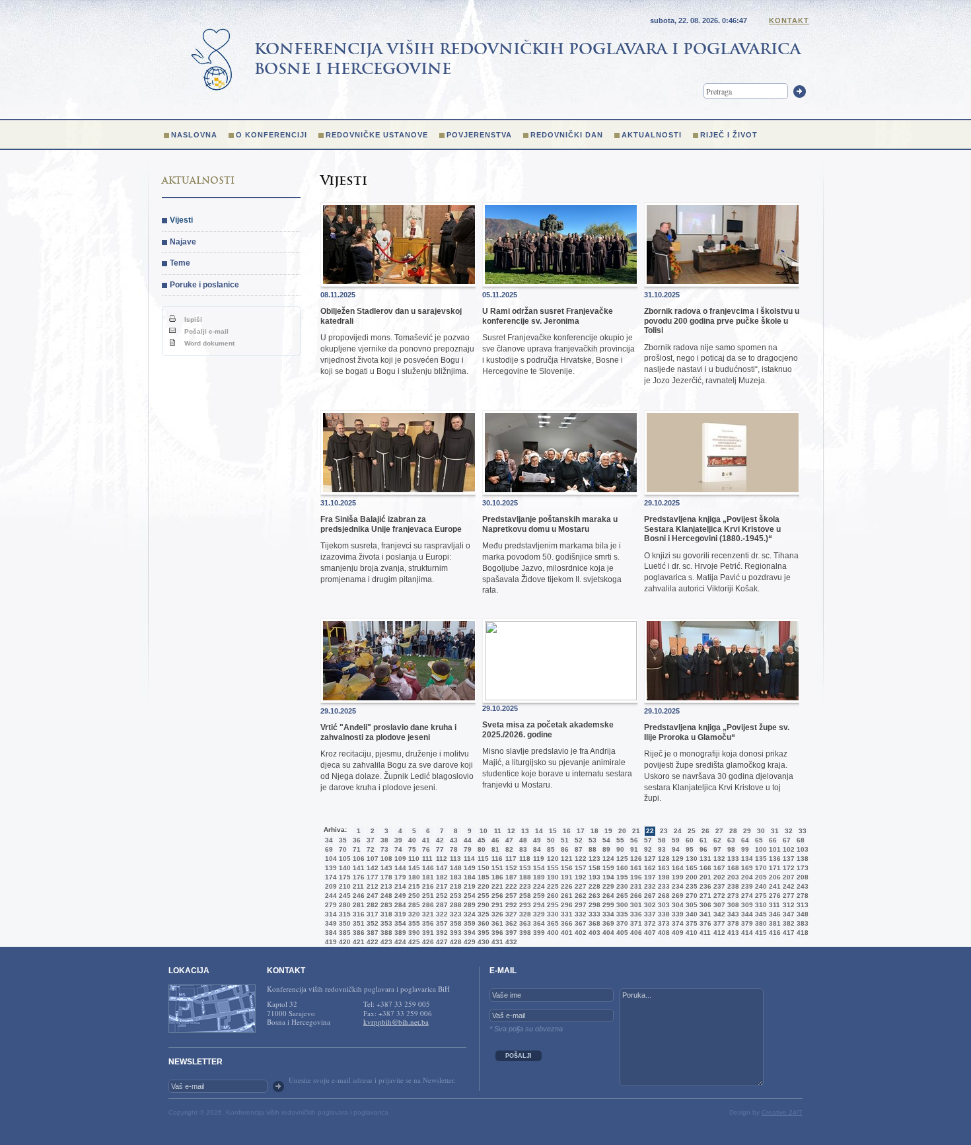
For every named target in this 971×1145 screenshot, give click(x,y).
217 (440, 886)
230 (621, 886)
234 (676, 886)
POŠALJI (518, 1056)
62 (717, 840)
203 (732, 877)
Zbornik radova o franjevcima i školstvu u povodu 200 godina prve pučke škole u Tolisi (721, 321)
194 (607, 877)
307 (718, 904)
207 (787, 877)
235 (690, 886)
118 (523, 858)
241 (773, 886)
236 (704, 886)
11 (497, 830)
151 (496, 867)
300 (621, 904)
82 (509, 849)
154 (537, 867)
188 (523, 877)
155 (551, 867)
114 (468, 858)
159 (607, 867)
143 (385, 867)
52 (579, 840)
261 (565, 895)
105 (343, 858)
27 (719, 830)
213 (385, 886)
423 (385, 941)
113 (454, 858)
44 (468, 840)
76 (426, 849)
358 (454, 923)
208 (801, 877)
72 (371, 849)
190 (551, 877)
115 (482, 858)
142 (371, 867)
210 (343, 886)
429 (468, 941)
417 (787, 932)
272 (718, 895)
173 (801, 867)
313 (801, 904)
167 (718, 867)
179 (399, 877)
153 (523, 867)
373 (662, 923)
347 (787, 914)
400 (551, 932)
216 (426, 886)
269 (676, 895)
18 (594, 830)
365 (551, 923)
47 (509, 840)
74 (398, 849)
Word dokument (208, 343)
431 (496, 941)
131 (704, 858)
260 (551, 895)
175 (343, 877)
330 (551, 914)
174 (329, 877)
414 (745, 932)
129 (676, 858)
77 (440, 849)
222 (510, 886)
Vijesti (181, 220)
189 (537, 877)
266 (634, 895)
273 (732, 895)
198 (662, 877)
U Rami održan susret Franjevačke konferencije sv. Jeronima (547, 316)
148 (454, 867)
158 (593, 867)
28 (733, 830)
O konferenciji (271, 135)
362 (510, 923)
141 (357, 867)
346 (773, 914)
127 (648, 858)
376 (704, 923)
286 (426, 904)
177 (371, 877)
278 (801, 895)
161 (634, 867)
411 (704, 932)
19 (608, 830)
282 (371, 904)
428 (454, 941)
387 (371, 932)
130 (690, 858)
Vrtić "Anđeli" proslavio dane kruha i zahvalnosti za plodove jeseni (388, 732)
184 (468, 877)
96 (703, 849)
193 (593, 877)
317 (371, 914)
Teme (180, 263)
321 (426, 914)
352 (371, 923)
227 (579, 886)
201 (704, 877)
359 (468, 923)
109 (399, 858)
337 (648, 914)
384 (329, 932)
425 (412, 941)
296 (565, 904)
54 (606, 840)
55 (620, 840)
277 (787, 895)
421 (357, 941)
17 (581, 830)
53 (592, 840)
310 (759, 904)
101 (773, 849)
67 (787, 840)
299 (607, 904)
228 (593, 886)
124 (607, 858)
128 (662, 858)
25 (692, 830)
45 (482, 840)
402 (579, 932)
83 (523, 849)
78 (454, 849)
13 (525, 830)
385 (343, 932)
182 (440, 877)
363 (523, 923)
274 (745, 895)
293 (523, 904)
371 (634, 923)
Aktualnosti (652, 135)
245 (343, 895)
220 (482, 886)
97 (717, 849)
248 (385, 895)
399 (537, 932)
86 (565, 849)
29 (747, 830)
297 (579, 904)
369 (607, 923)
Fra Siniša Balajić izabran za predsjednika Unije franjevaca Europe (391, 524)
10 (483, 830)
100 (759, 849)
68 (801, 840)
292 (510, 904)
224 (537, 886)
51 (565, 840)
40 (412, 840)
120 (551, 858)
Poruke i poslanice (204, 284)
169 (745, 867)
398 (523, 932)
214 (399, 886)
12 (511, 830)
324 (468, 914)
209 (329, 886)
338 (662, 914)
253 (454, 895)
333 (593, 914)
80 (482, 849)
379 (745, 923)
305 (690, 904)
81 (495, 849)
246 (357, 895)
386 (357, 932)
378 (732, 923)
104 (329, 858)
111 (426, 858)
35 (343, 840)
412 (718, 932)
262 (579, 895)
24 (678, 830)
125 (621, 858)
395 (482, 932)
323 (454, 914)
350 (343, 923)
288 (454, 904)
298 (593, 904)
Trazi (799, 91)
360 (482, 923)
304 (676, 904)
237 (718, 886)
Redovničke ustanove (377, 135)
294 (537, 904)
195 (621, 877)
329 (537, 914)
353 (385, 923)
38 (384, 840)
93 (662, 849)
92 (648, 849)
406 (634, 932)
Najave (183, 241)
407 (648, 932)
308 (732, 904)
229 (607, 886)
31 (775, 830)
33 (803, 830)
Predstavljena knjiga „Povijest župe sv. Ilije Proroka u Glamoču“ (716, 732)
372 (648, 923)
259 (537, 895)
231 (634, 886)
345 (759, 914)
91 (634, 849)
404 (607, 932)
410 (690, 932)
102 (787, 849)
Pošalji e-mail (205, 331)
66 (773, 840)
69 (329, 849)
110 (412, 858)
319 (399, 914)
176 (357, 877)
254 (468, 895)
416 (773, 932)
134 (745, 858)
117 (510, 858)
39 (398, 840)
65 (759, 840)
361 (496, 923)
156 (565, 867)
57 (648, 840)
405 (621, 932)
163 (662, 867)
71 (357, 849)
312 (787, 904)
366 (565, 923)
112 (440, 858)
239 (745, 886)
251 (426, 895)
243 (801, 886)
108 (385, 858)
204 (745, 877)
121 (565, 858)
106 (357, 858)
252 (440, 895)
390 (412, 932)
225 (551, 886)
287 (440, 904)
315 (343, 914)
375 (690, 923)
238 (732, 886)
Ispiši (192, 319)
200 (690, 877)
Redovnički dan (566, 135)
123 (593, 858)
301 (634, 904)
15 (553, 830)
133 (732, 858)
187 (510, 877)
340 (690, 914)
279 (329, 904)
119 (537, 858)
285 (412, 904)
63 (731, 840)
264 (607, 895)
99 (745, 849)
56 (634, 840)
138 (801, 858)
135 (759, 858)
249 (399, 895)
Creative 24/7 (782, 1112)
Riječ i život (729, 135)
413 (732, 932)
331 (565, 914)
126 (634, 858)
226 (565, 886)
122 (579, 858)
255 (482, 895)
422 (371, 941)
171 (773, 867)
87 (579, 849)
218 (454, 886)
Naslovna (194, 135)
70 (343, 849)
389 (399, 932)
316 (357, 914)
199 (676, 877)
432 (510, 941)
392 (440, 932)
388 (385, 932)
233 (662, 886)
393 (454, 932)
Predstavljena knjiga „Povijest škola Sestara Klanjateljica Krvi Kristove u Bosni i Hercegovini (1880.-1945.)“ (712, 529)
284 (399, 904)
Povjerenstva (479, 135)
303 (662, 904)
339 (676, 914)
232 (648, 886)
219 (468, 886)
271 (704, 895)
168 (732, 867)
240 (759, 886)
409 (676, 932)
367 (579, 923)
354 (399, 923)
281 (357, 904)
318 (385, 914)
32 (789, 830)
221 (496, 886)
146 (426, 867)
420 (343, 941)
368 (593, 923)
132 (718, 858)
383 (801, 923)
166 (704, 867)
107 (371, 858)
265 (621, 895)
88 (592, 849)
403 (593, 932)
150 (482, 867)
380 (759, 923)
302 (648, 904)
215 (412, 886)
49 (537, 840)
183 (454, 877)
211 (357, 886)
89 (606, 849)
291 (496, 904)
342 (718, 914)
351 (357, 923)
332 (579, 914)
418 (801, 932)
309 (745, 904)
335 (621, 914)
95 (690, 849)
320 (412, 914)
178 (385, 877)
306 (704, 904)
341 (704, 914)
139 (329, 867)
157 (579, 867)
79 (468, 849)
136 (773, 858)
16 (567, 830)
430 (482, 941)
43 (454, 840)
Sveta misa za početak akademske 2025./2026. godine (548, 729)
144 (399, 867)
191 (565, 877)
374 (676, 923)
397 (510, 932)
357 (440, 923)
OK (278, 1086)
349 (329, 923)
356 (426, 923)
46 (495, 840)
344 (745, 914)
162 (648, 867)
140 (343, 867)
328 (523, 914)
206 (773, 877)
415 (759, 932)
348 (801, 914)
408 (662, 932)
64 (745, 840)
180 (412, 877)
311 (773, 904)
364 (537, 923)
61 (703, 840)
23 (664, 830)
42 (440, 840)
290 (482, 904)
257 (510, 895)
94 (676, 849)
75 (412, 849)
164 (676, 867)
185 (482, 877)
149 (468, 867)
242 (787, 886)
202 (718, 877)
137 (787, 858)
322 (440, 914)
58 (662, 840)
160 (621, 867)
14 (539, 830)
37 (371, 840)
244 (329, 895)
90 (620, 849)
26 (705, 830)
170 (759, 867)
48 (523, 840)
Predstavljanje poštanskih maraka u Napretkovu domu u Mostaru (550, 524)
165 (690, 867)
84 (537, 849)
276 (773, 895)
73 (384, 849)
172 (787, 867)
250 (412, 895)
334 (607, 914)
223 (523, 886)
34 (329, 840)
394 (468, 932)
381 (773, 923)
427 (440, 941)
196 (634, 877)
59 (676, 840)
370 (621, 923)
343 (732, 914)
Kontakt (789, 20)
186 (496, 877)
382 (787, 923)
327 (510, 914)
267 (648, 895)
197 (648, 877)
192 (579, 877)
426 (426, 941)
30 (761, 830)
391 (426, 932)
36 (357, 840)
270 (690, 895)
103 (801, 849)
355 (412, 923)
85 (551, 849)
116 (496, 858)
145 (412, 867)
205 (759, 877)
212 (371, 886)
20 (622, 830)
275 (759, 895)
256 (496, 895)
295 (551, 904)
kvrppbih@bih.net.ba (396, 1022)
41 (426, 840)
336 (634, 914)
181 (426, 877)
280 (343, 904)
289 (468, 904)
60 (690, 840)
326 (496, 914)
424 (399, 941)
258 (523, 895)
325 (482, 914)
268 (662, 895)
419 (329, 941)
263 (593, 895)
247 (371, 895)
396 (496, 932)
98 (731, 849)
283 (385, 904)
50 (551, 840)
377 (718, 923)
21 (636, 830)
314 (329, 914)
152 (510, 867)
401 (565, 932)
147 (440, 867)
